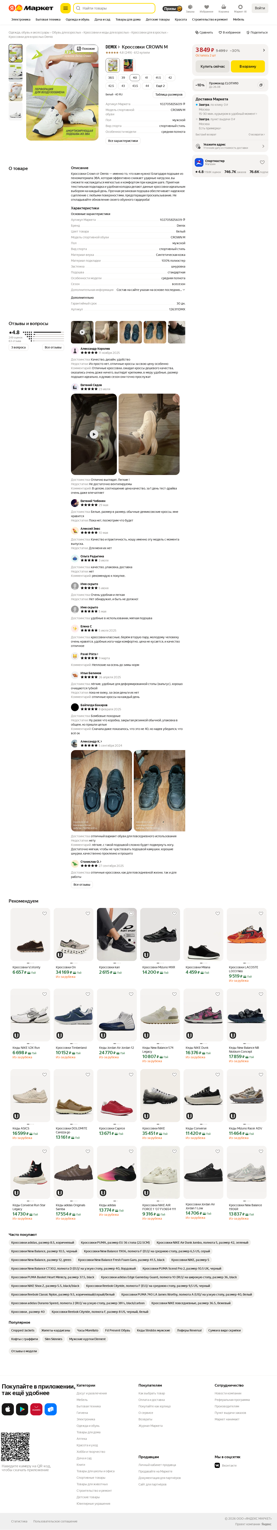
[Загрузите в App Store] (8, 1414)
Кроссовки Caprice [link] (112, 1128)
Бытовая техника (89, 1406)
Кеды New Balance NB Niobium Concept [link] (244, 1049)
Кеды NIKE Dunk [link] (197, 1047)
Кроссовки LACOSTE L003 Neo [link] (243, 969)
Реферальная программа (232, 1400)
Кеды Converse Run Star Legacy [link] (29, 1207)
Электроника (86, 1419)
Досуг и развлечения (92, 1393)
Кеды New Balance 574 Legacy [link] (157, 1049)
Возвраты (145, 1419)
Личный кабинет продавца (157, 1465)
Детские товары (88, 1497)
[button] (113, 65)
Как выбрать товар (151, 1393)
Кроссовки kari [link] (109, 967)
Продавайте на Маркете (155, 1471)
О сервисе (145, 1413)
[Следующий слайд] (91, 92)
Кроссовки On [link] (66, 967)
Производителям (227, 1406)
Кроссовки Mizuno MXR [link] (158, 967)
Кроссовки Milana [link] (198, 967)
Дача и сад (84, 1458)
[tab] (21, 20)
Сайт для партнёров (152, 1484)
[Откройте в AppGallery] (36, 1414)
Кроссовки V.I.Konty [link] (26, 967)
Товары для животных (92, 1484)
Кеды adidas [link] (107, 1205)
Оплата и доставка (151, 1400)
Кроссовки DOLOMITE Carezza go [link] (71, 1130)
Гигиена (82, 1413)
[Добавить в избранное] (45, 914)
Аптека (82, 1438)
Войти (260, 8)
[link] (43, 1242)
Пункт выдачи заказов (230, 1413)
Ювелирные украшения (93, 1503)
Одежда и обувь (88, 1425)
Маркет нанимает (227, 1419)
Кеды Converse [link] (196, 1128)
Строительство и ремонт (94, 1490)
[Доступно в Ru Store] (51, 1414)
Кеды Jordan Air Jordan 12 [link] (116, 1047)
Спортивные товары (91, 1477)
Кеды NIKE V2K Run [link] (26, 1047)
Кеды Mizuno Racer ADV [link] (245, 1128)
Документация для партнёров (159, 1478)
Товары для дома (88, 1432)
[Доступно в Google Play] (22, 1414)
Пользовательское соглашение (55, 1521)
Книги (81, 1464)
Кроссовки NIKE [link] (153, 1128)
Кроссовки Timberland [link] (71, 1047)
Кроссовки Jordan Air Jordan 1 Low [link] (200, 1206)
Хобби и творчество (91, 1451)
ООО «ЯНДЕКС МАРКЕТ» (254, 1518)
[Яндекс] (266, 1524)
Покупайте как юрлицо (154, 1406)
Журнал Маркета (150, 1425)
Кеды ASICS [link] (21, 1128)
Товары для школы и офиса (95, 1471)
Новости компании (228, 1393)
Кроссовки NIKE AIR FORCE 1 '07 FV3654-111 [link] (159, 1207)
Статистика (19, 1521)
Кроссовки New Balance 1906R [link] (245, 1207)
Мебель (82, 1400)
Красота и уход (87, 1445)
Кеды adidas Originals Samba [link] (70, 1207)
